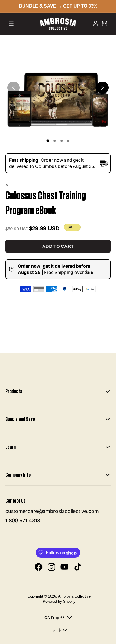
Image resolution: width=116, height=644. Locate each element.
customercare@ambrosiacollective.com (52, 511)
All (8, 185)
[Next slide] (102, 88)
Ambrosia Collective (74, 596)
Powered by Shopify (59, 601)
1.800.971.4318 (22, 520)
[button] (11, 24)
